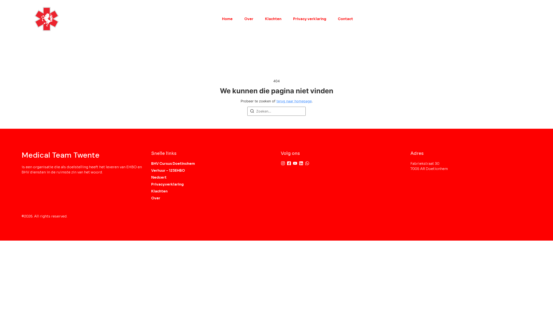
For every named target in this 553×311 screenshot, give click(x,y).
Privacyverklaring (167, 184)
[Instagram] (283, 163)
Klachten (273, 19)
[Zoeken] (252, 111)
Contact (345, 19)
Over (248, 19)
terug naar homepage (294, 101)
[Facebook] (289, 163)
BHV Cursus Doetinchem (173, 163)
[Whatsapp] (307, 163)
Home (227, 19)
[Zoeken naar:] (276, 111)
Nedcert (159, 177)
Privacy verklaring (309, 19)
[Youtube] (295, 163)
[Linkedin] (301, 163)
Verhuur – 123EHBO (168, 170)
